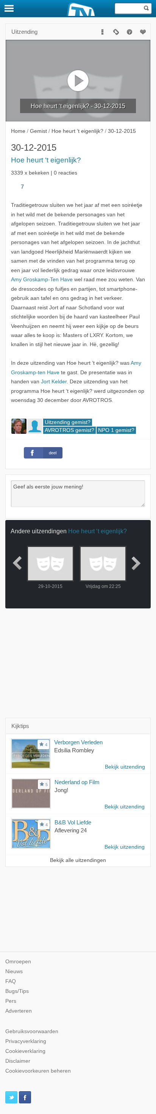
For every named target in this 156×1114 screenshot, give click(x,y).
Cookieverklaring (25, 1051)
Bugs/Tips (17, 991)
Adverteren (18, 1011)
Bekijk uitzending (125, 767)
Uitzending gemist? (67, 422)
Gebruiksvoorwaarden (31, 1031)
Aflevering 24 (71, 830)
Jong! (61, 790)
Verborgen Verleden (78, 742)
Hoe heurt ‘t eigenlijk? (46, 160)
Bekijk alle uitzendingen (78, 860)
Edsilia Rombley (74, 750)
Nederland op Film (77, 782)
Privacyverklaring (25, 1041)
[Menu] (9, 8)
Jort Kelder (54, 381)
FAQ (10, 981)
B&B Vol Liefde (73, 822)
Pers (10, 1001)
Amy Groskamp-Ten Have (42, 279)
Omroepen (18, 961)
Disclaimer (17, 1061)
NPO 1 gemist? (116, 430)
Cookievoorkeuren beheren (38, 1071)
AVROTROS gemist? (69, 430)
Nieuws (14, 971)
